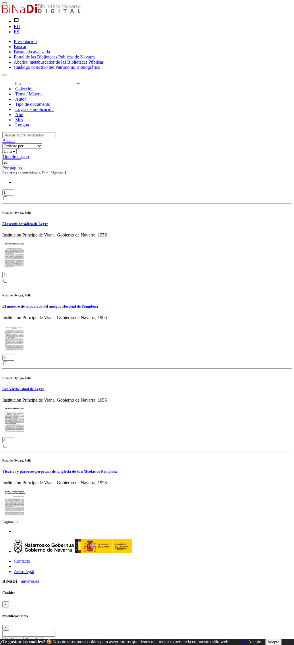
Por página (12, 167)
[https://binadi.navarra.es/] (41, 11)
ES (16, 31)
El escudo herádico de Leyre (25, 224)
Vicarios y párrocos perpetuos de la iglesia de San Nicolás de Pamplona (60, 471)
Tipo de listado (15, 156)
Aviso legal (24, 571)
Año (19, 114)
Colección (24, 88)
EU (17, 26)
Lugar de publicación (34, 109)
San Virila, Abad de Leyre (23, 389)
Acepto (254, 641)
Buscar (8, 140)
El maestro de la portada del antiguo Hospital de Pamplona (50, 306)
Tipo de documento (32, 104)
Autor (20, 99)
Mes (19, 119)
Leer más (239, 641)
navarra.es (30, 581)
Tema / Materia (28, 93)
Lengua (22, 124)
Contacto (22, 561)
